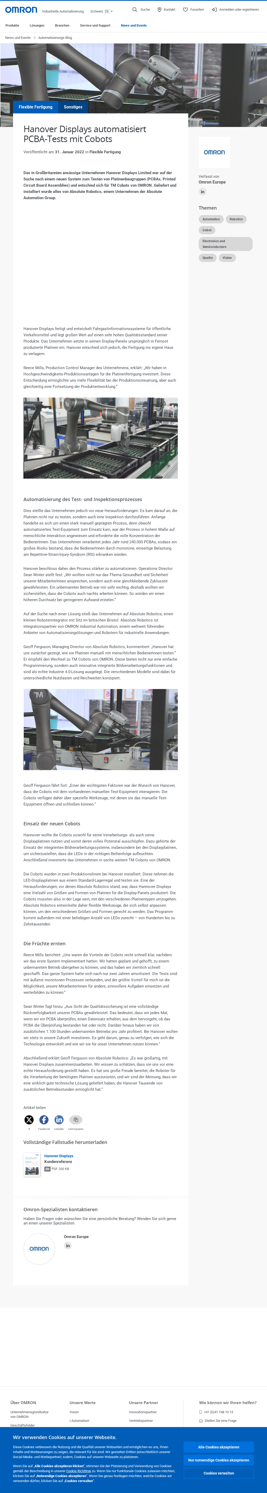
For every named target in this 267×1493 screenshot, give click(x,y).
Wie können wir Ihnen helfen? (228, 1402)
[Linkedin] (59, 1119)
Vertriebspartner (141, 1421)
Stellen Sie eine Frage (220, 1421)
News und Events (134, 25)
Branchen (62, 25)
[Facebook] (44, 1119)
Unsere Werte (83, 1402)
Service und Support (95, 25)
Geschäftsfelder (22, 1425)
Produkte (12, 25)
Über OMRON (23, 1402)
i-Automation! (79, 1421)
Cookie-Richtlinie (78, 1471)
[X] (29, 1119)
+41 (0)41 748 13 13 (218, 1412)
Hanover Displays (58, 1156)
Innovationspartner (143, 1412)
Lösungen (37, 25)
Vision (74, 1412)
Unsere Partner (143, 1402)
